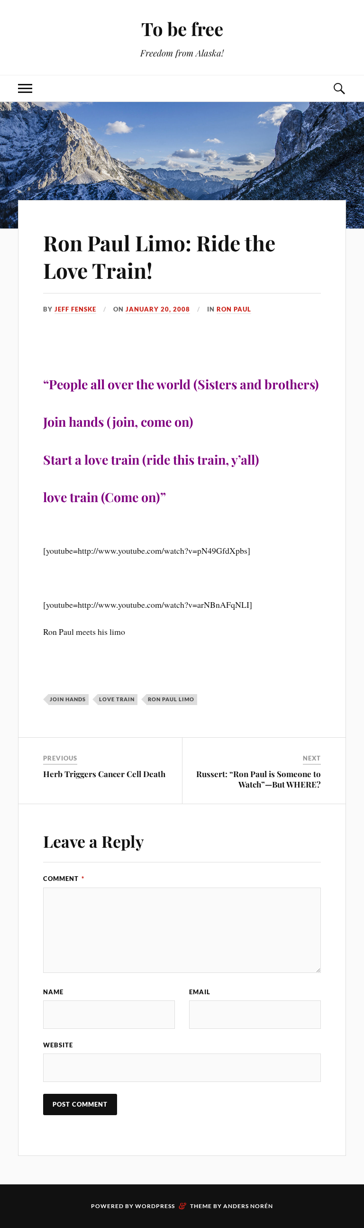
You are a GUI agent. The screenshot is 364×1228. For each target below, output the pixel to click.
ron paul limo (171, 699)
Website (58, 1045)
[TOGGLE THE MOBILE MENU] (25, 88)
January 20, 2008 (158, 309)
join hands (68, 699)
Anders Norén (248, 1206)
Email (199, 992)
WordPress (155, 1206)
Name (53, 992)
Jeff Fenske (75, 309)
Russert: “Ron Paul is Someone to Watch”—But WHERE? (258, 779)
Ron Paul (234, 309)
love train (117, 699)
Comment (63, 878)
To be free (182, 29)
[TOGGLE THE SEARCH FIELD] (339, 88)
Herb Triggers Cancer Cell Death (104, 774)
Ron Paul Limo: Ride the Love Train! (159, 256)
